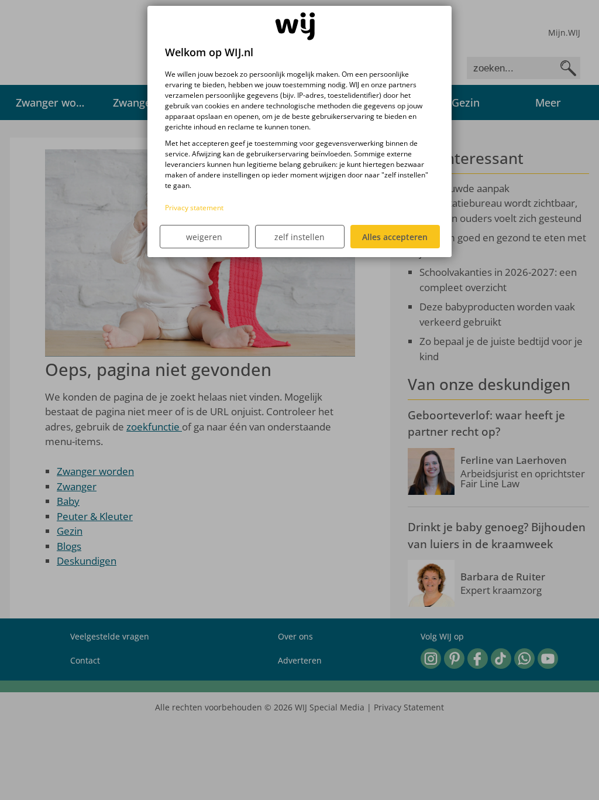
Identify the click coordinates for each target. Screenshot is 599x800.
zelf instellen (299, 236)
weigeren (204, 236)
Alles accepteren (395, 236)
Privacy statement (194, 208)
